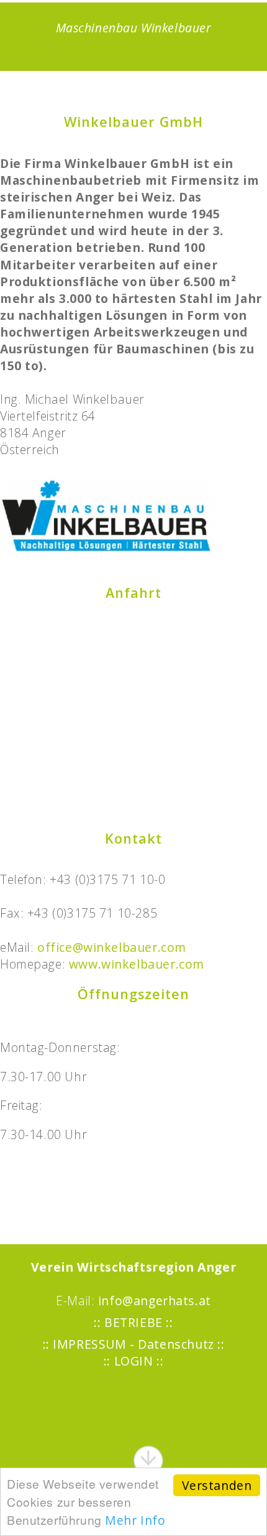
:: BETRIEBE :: (133, 1322)
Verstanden (217, 1485)
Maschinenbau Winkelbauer (134, 27)
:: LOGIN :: (133, 1360)
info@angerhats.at (154, 1300)
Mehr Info (135, 1520)
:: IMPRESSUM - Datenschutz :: (134, 1344)
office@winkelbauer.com (111, 947)
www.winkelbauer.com (136, 964)
